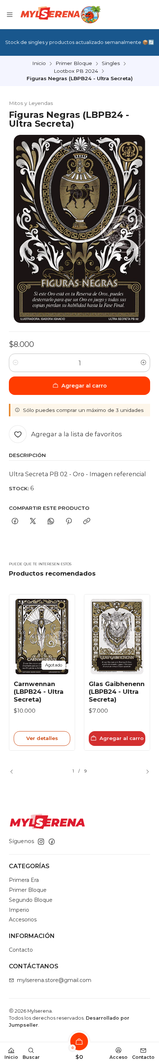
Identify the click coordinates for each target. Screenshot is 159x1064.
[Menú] (9, 14)
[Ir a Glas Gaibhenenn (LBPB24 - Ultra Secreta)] (117, 636)
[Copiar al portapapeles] (87, 521)
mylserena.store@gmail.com (54, 980)
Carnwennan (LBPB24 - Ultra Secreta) (39, 691)
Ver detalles (42, 738)
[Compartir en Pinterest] (68, 521)
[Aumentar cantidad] (143, 363)
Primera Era (24, 880)
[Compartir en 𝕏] (33, 521)
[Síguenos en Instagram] (41, 841)
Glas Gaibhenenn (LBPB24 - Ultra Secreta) (117, 691)
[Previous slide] (14, 771)
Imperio (19, 910)
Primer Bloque (73, 63)
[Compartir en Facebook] (15, 521)
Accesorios (23, 919)
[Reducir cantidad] (15, 363)
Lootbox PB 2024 (76, 71)
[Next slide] (144, 771)
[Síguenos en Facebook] (51, 841)
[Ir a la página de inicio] (59, 14)
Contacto (21, 950)
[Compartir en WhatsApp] (51, 521)
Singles (111, 63)
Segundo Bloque (31, 900)
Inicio (39, 63)
